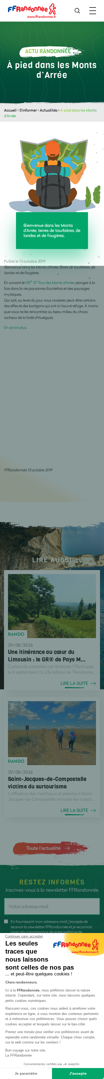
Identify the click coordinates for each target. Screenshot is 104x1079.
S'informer (28, 110)
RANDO (16, 634)
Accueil (10, 110)
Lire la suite (74, 683)
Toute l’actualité (43, 848)
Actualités (48, 110)
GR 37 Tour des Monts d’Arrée (49, 282)
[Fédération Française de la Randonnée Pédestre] (32, 10)
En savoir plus (15, 327)
